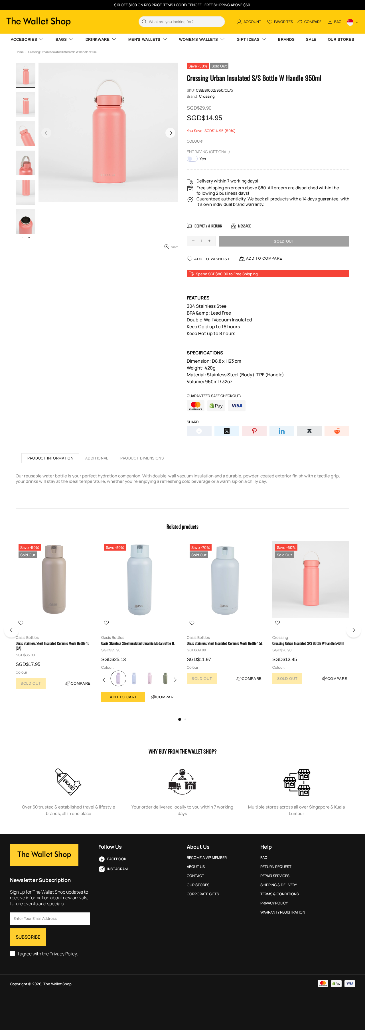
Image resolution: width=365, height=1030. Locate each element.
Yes (203, 158)
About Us (196, 866)
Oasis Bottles (27, 637)
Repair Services (274, 875)
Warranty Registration (282, 912)
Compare (81, 683)
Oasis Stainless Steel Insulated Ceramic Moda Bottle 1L (138, 643)
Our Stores (198, 885)
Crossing (207, 96)
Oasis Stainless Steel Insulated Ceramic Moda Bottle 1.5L (224, 643)
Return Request (275, 866)
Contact (195, 875)
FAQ (263, 857)
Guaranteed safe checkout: (214, 395)
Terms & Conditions (279, 894)
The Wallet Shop (38, 21)
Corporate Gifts (203, 894)
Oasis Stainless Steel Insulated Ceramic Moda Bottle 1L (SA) (52, 646)
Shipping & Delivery (278, 885)
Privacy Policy (63, 953)
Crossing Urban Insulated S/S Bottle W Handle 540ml (308, 643)
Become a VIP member (207, 857)
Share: (193, 422)
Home (20, 52)
